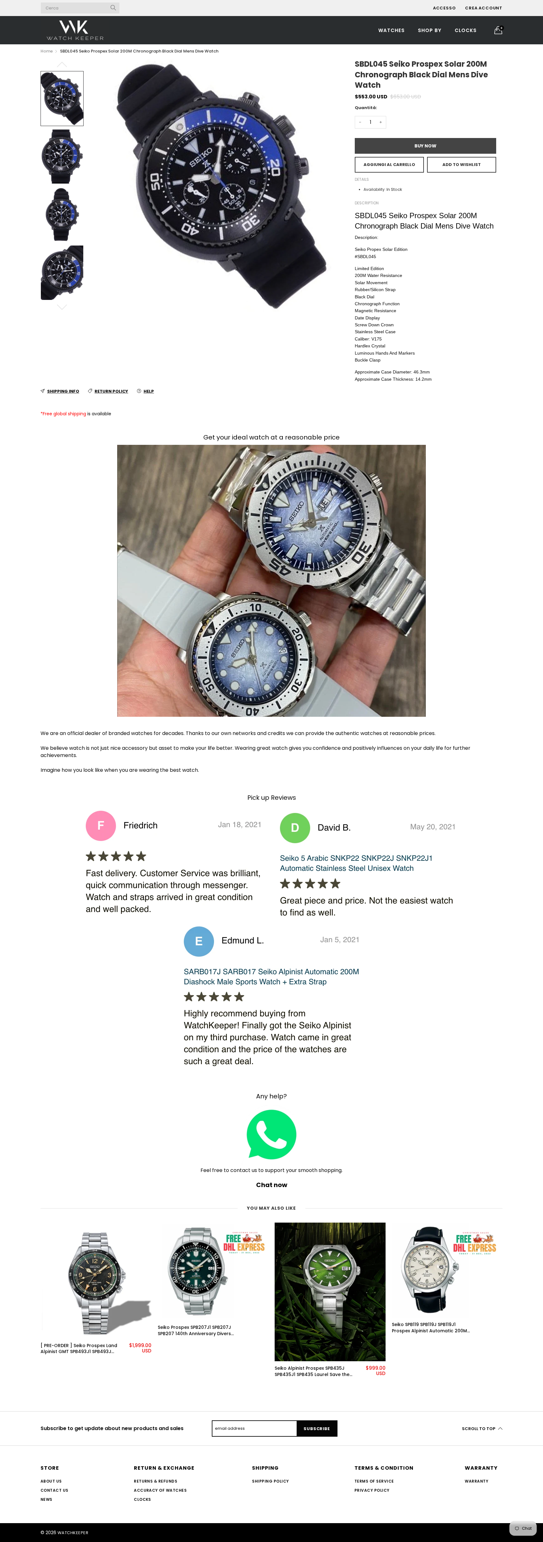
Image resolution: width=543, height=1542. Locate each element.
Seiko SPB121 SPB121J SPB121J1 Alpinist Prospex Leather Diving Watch (433, 1344)
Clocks (466, 30)
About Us (51, 1481)
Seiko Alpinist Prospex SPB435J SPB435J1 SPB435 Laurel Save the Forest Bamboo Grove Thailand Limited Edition (195, 1371)
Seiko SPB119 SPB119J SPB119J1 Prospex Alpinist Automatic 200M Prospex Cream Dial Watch (312, 1328)
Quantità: (366, 108)
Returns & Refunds (155, 1481)
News (46, 1499)
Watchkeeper (73, 1533)
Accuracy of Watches (160, 1490)
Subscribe (317, 1429)
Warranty (476, 1481)
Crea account (483, 8)
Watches (391, 30)
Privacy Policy (372, 1490)
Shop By (430, 30)
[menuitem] (391, 30)
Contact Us (55, 1490)
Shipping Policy (270, 1481)
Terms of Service (374, 1481)
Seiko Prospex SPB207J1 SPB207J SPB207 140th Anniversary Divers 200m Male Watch (77, 1330)
